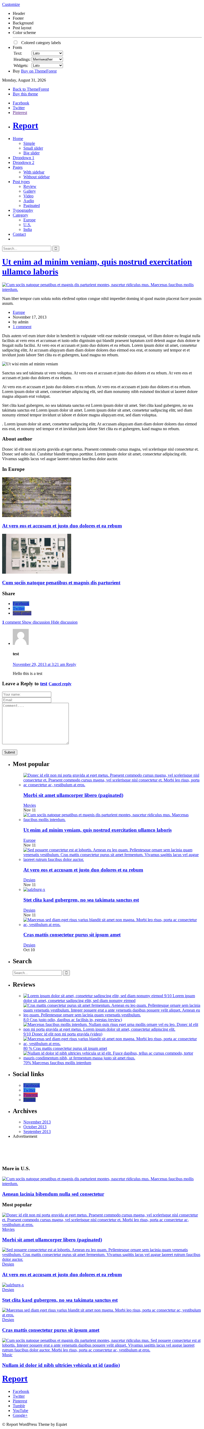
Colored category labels (39, 42)
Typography (23, 210)
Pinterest (20, 112)
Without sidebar (36, 177)
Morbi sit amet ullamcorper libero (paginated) (73, 795)
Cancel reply (60, 684)
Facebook (21, 103)
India (27, 229)
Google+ (20, 1415)
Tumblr (29, 1099)
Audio (28, 200)
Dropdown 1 (23, 157)
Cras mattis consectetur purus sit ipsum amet (72, 934)
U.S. (27, 224)
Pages (18, 167)
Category (20, 215)
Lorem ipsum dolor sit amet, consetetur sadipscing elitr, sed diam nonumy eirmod (109, 998)
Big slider (31, 153)
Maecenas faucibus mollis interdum (61, 1062)
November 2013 (37, 1122)
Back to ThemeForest (31, 89)
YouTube (20, 1410)
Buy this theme (25, 94)
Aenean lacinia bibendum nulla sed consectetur (53, 1194)
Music (7, 1354)
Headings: (22, 59)
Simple (29, 143)
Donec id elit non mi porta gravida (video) (67, 1034)
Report (25, 125)
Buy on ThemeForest (39, 71)
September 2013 (37, 1131)
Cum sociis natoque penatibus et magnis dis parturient (61, 582)
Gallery (29, 191)
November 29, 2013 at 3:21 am (39, 664)
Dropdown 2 (23, 162)
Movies (29, 805)
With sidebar (33, 172)
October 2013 (34, 1126)
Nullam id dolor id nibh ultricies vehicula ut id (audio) (61, 1365)
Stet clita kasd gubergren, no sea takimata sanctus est (81, 900)
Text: (18, 53)
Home (18, 138)
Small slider (33, 148)
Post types (21, 181)
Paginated (31, 205)
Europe (29, 220)
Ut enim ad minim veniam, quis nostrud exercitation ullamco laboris (97, 830)
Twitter (19, 107)
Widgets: (21, 65)
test (43, 683)
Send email (22, 613)
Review (29, 186)
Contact (19, 234)
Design (29, 880)
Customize (11, 4)
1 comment (22, 326)
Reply (71, 664)
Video (28, 196)
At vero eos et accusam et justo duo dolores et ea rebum (62, 526)
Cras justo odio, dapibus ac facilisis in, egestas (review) (76, 1019)
